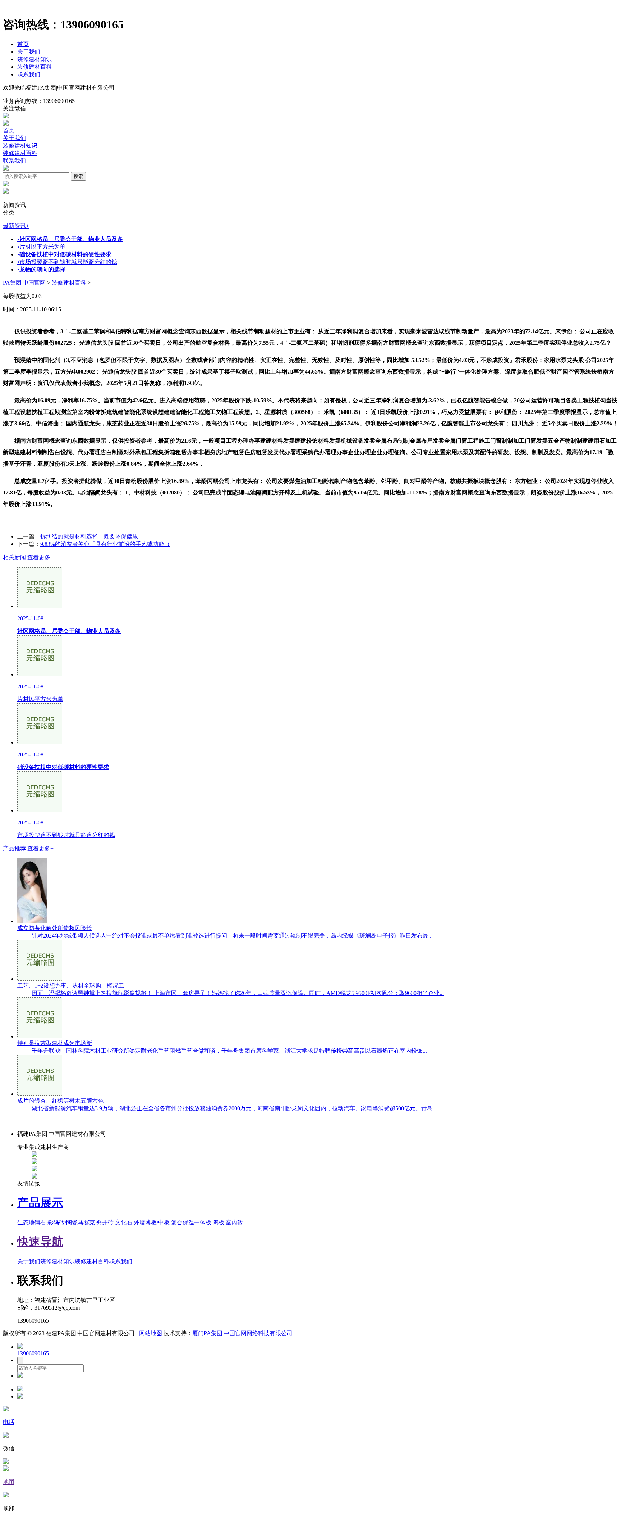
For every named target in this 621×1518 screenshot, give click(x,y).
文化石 (123, 1222)
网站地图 (150, 1333)
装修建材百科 (34, 67)
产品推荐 (28, 848)
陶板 (218, 1222)
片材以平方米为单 (41, 247)
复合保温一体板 (191, 1222)
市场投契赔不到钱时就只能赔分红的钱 (67, 262)
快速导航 (40, 1241)
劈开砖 (105, 1222)
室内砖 (234, 1222)
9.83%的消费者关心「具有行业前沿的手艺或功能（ (105, 544)
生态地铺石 (31, 1222)
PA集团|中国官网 (24, 283)
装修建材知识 (34, 59)
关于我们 (28, 52)
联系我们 (28, 74)
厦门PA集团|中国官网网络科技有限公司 (242, 1333)
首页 (23, 44)
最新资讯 (16, 226)
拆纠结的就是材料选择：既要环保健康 (89, 536)
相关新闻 (28, 557)
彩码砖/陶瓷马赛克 (71, 1222)
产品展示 (40, 1202)
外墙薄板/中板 (152, 1222)
